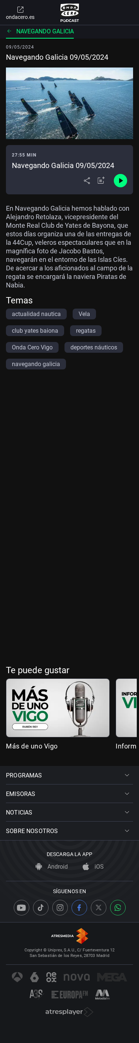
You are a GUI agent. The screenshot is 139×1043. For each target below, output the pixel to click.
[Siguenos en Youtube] (21, 907)
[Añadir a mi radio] (101, 180)
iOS (98, 866)
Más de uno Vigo (32, 746)
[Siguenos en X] (98, 907)
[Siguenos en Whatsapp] (118, 907)
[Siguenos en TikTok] (41, 907)
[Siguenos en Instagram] (60, 907)
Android (57, 866)
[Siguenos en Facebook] (79, 907)
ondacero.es (20, 17)
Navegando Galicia (45, 31)
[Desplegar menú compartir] (87, 180)
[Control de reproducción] (120, 180)
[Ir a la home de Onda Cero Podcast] (69, 12)
